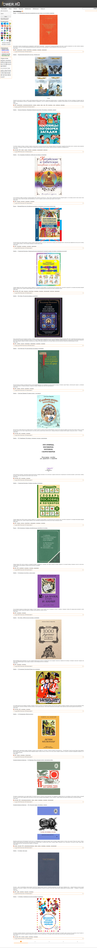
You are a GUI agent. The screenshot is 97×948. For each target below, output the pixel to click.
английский (19, 246)
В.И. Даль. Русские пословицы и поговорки (28, 296)
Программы (4, 8)
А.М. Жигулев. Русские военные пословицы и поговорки (31, 348)
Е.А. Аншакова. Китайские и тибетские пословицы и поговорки (32, 154)
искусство (23, 201)
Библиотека (28, 8)
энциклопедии (19, 49)
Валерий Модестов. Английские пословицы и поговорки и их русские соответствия (36, 206)
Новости (43, 8)
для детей (16, 291)
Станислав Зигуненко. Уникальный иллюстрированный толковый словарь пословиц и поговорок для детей (42, 251)
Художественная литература (19, 760)
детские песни (28, 755)
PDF (15, 49)
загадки (18, 755)
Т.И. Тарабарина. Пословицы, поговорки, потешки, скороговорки (32, 438)
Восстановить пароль (5, 18)
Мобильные (36, 8)
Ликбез (14, 54)
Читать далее (15, 48)
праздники (22, 891)
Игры (10, 8)
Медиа (15, 8)
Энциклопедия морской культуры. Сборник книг (29, 54)
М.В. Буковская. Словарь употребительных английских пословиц (32, 528)
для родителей (46, 291)
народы (26, 936)
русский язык (29, 49)
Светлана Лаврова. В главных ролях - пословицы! (29, 393)
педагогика (52, 291)
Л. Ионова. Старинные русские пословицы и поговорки (30, 896)
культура (18, 201)
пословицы (34, 49)
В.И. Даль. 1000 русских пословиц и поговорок (28, 617)
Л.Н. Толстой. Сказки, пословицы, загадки (37, 804)
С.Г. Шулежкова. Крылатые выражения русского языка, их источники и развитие (36, 13)
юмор (22, 291)
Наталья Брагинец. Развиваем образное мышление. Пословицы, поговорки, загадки (37, 109)
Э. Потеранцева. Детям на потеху (25, 714)
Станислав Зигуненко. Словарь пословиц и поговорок (30, 483)
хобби (18, 891)
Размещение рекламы (6, 53)
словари (18, 343)
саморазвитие (32, 343)
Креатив (21, 8)
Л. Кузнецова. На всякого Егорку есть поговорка (29, 669)
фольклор (26, 291)
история (24, 49)
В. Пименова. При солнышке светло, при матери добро (40, 760)
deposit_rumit (17, 106)
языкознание (44, 49)
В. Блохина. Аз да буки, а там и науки (26, 572)
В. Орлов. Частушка (22, 850)
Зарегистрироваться (4, 19)
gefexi (16, 51)
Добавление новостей (6, 54)
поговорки (39, 49)
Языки (14, 13)
